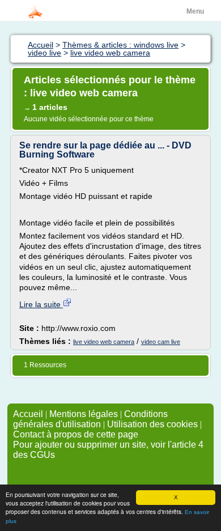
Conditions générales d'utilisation (90, 419)
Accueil (28, 414)
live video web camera (103, 341)
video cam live (160, 341)
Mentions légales (83, 414)
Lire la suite (41, 304)
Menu (195, 11)
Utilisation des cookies (152, 424)
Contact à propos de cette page (75, 434)
